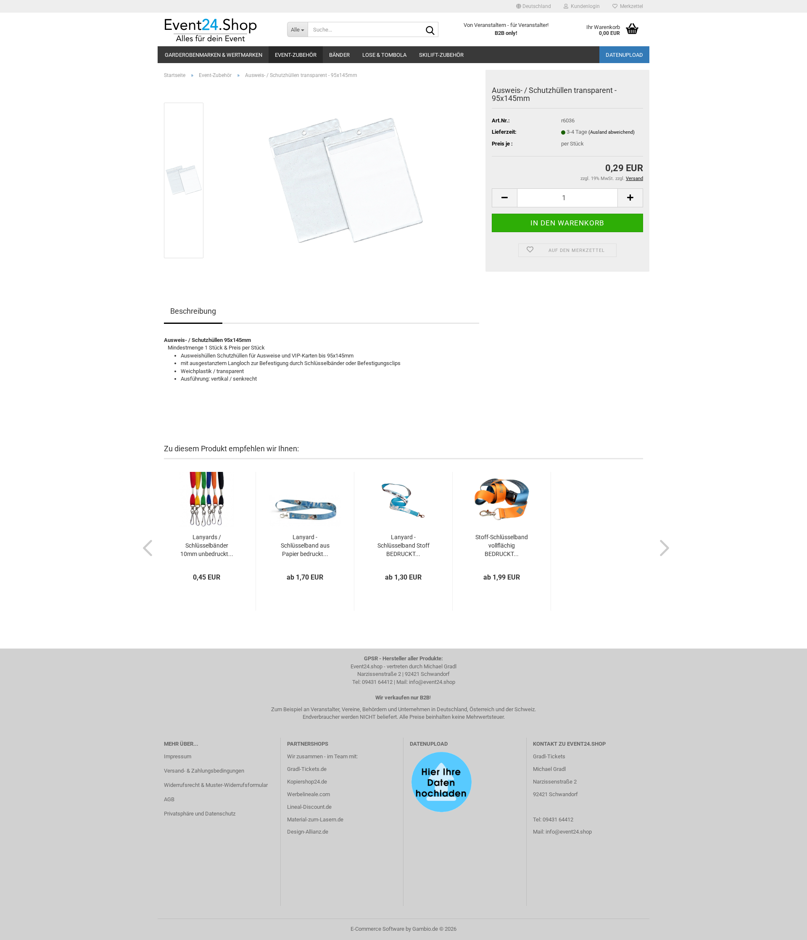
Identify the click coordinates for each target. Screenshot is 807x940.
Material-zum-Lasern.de (315, 819)
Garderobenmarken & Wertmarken (213, 55)
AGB (169, 799)
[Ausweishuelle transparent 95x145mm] (345, 180)
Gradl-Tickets (549, 756)
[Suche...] (430, 29)
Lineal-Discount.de (309, 807)
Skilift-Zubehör (441, 55)
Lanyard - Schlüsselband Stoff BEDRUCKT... (403, 545)
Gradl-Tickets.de (307, 769)
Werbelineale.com (308, 794)
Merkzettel (630, 6)
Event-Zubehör (295, 55)
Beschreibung (193, 311)
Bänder (339, 55)
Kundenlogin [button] (584, 6)
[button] (533, 6)
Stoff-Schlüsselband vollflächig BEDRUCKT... (501, 545)
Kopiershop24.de (307, 781)
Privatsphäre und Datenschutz (199, 813)
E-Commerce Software (377, 929)
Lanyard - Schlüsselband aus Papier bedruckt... (305, 545)
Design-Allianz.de (307, 832)
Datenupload (624, 55)
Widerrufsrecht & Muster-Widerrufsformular (216, 785)
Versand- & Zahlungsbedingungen (204, 771)
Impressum (177, 756)
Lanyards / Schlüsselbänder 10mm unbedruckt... (206, 545)
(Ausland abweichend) (611, 132)
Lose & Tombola (384, 55)
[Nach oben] (783, 927)
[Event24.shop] (219, 29)
